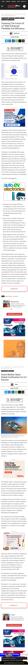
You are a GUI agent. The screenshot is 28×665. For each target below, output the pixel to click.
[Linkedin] (13, 40)
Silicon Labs (15, 296)
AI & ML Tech (4, 19)
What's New (17, 18)
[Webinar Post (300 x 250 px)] (14, 126)
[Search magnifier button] (24, 6)
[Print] (23, 40)
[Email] (19, 40)
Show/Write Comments (14, 314)
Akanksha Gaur (16, 33)
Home (2, 14)
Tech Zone (22, 18)
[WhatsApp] (16, 40)
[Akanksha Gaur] (11, 33)
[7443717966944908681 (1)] (14, 357)
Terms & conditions (20, 660)
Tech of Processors (11, 19)
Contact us (12, 660)
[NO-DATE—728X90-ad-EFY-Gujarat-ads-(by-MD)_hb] (14, 664)
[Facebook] (9, 40)
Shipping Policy (6, 660)
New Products (11, 18)
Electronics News (8, 14)
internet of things (8, 296)
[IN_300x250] (14, 335)
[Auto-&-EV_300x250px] (14, 200)
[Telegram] (6, 40)
